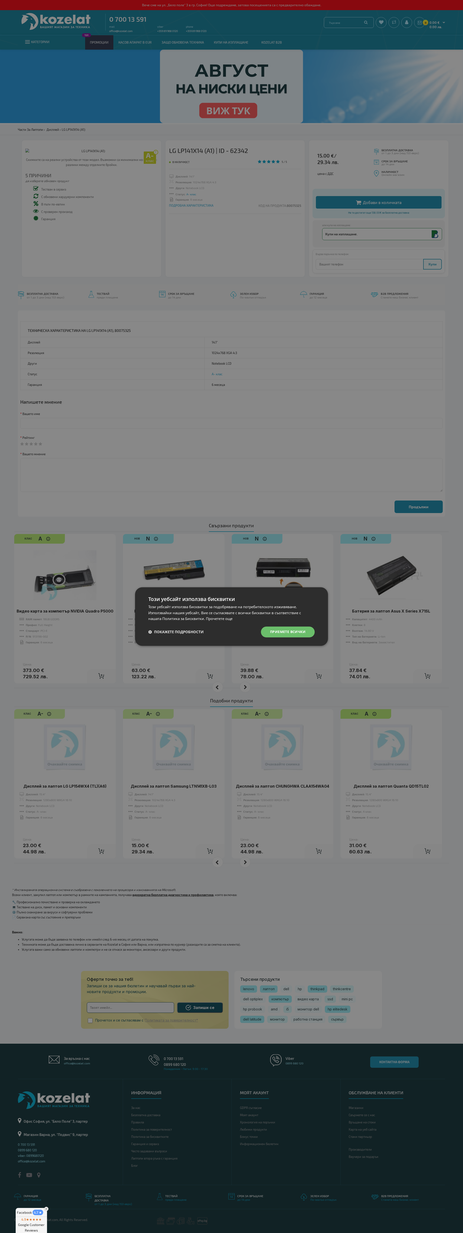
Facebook (29, 1212)
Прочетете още (219, 618)
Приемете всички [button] (288, 631)
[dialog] (231, 616)
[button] (176, 632)
